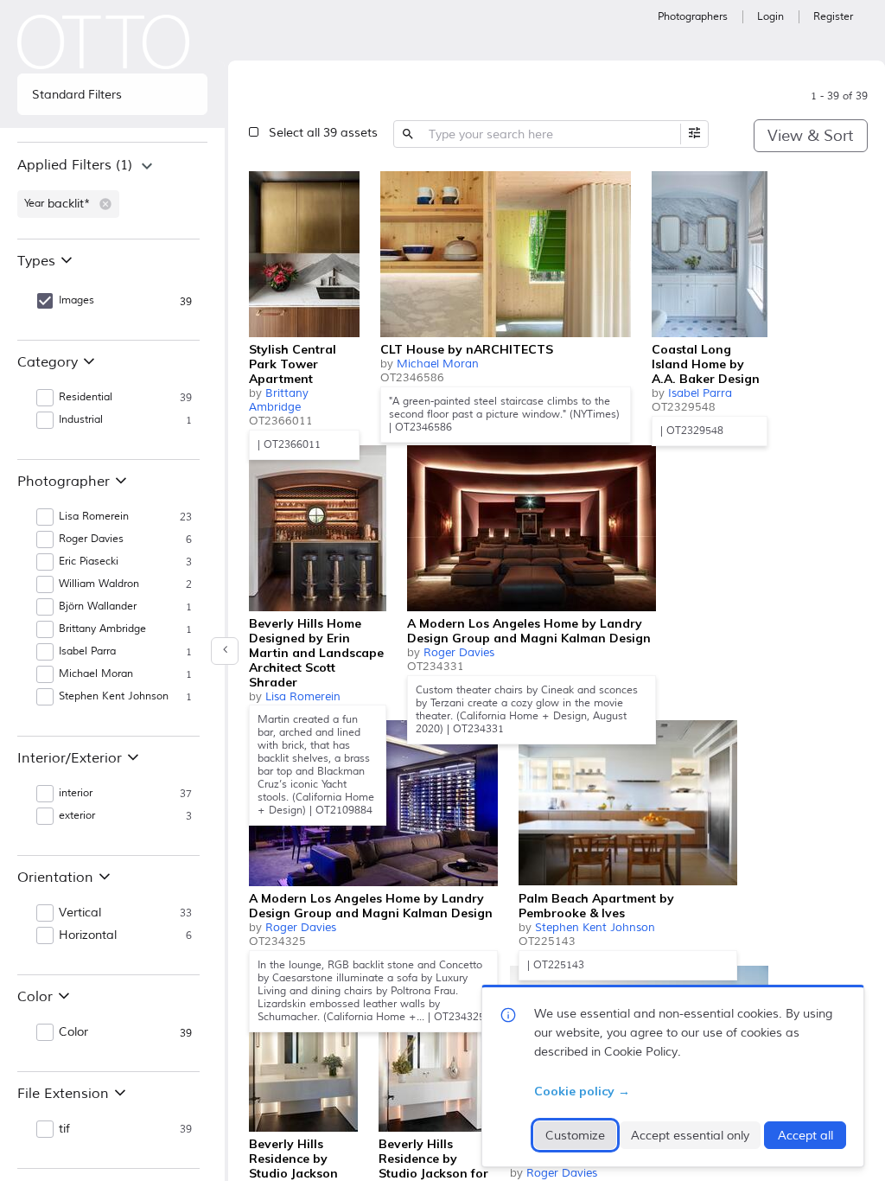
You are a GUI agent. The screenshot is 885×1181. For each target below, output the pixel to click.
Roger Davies (458, 653)
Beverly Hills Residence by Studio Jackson (293, 1158)
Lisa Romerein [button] (94, 516)
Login (770, 16)
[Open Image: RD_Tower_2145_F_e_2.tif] (531, 528)
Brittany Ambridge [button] (102, 628)
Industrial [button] (81, 419)
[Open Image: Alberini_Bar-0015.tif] (317, 528)
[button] (105, 204)
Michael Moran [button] (96, 673)
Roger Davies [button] (91, 539)
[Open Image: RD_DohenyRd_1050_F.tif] (303, 1049)
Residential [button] (85, 397)
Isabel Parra (700, 393)
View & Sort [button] (810, 135)
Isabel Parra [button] (87, 651)
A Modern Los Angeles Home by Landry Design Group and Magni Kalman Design (529, 631)
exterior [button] (77, 815)
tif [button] (64, 1129)
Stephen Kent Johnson (595, 928)
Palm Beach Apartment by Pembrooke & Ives (596, 906)
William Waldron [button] (99, 584)
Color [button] (73, 1032)
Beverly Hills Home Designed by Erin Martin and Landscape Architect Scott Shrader (316, 653)
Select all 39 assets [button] (323, 132)
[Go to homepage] (103, 42)
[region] (112, 190)
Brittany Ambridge (279, 400)
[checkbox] (342, 186)
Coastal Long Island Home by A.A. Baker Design (706, 364)
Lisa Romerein (303, 697)
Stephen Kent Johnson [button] (114, 696)
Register (833, 16)
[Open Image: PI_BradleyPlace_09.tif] (628, 803)
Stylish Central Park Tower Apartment (292, 364)
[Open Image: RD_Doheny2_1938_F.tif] (434, 1049)
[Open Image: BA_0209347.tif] (304, 254)
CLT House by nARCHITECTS (466, 349)
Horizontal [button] (88, 935)
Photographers (693, 16)
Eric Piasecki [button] (88, 561)
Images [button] (76, 300)
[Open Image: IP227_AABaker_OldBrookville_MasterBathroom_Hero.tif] (709, 254)
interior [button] (75, 793)
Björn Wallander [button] (98, 606)
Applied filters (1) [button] (74, 165)
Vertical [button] (80, 913)
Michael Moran (438, 364)
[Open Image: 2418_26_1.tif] (505, 254)
